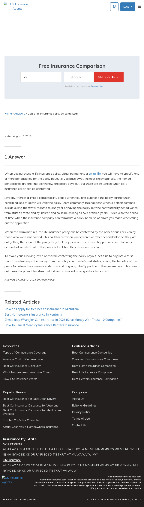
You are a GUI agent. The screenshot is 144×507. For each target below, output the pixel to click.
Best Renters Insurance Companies (95, 379)
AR (18, 449)
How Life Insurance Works (20, 379)
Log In (128, 6)
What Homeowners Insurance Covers (27, 372)
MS (112, 449)
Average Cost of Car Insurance (23, 359)
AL (5, 449)
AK (9, 449)
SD (50, 454)
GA (51, 449)
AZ (14, 449)
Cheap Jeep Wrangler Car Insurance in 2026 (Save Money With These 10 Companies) (63, 320)
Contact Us (79, 425)
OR (33, 454)
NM (9, 454)
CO (28, 449)
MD (92, 449)
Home (8, 113)
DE (37, 449)
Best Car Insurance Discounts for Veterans (30, 405)
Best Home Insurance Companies (94, 366)
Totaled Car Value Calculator (21, 420)
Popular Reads (14, 392)
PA (37, 454)
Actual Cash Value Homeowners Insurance (30, 427)
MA (97, 449)
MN (106, 449)
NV (132, 449)
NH (136, 449)
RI (41, 454)
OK (28, 454)
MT (122, 449)
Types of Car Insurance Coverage (24, 352)
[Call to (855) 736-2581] (114, 6)
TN (55, 454)
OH (19, 470)
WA (79, 454)
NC (18, 454)
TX (60, 454)
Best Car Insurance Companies (92, 352)
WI (90, 454)
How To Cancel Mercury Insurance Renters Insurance (41, 325)
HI (55, 449)
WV (85, 454)
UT (64, 454)
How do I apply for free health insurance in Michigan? (41, 309)
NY (14, 454)
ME (87, 449)
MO (117, 449)
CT (33, 449)
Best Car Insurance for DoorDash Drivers (29, 399)
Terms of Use (97, 86)
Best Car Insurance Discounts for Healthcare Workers (32, 412)
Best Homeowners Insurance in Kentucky (33, 314)
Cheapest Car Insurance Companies (95, 359)
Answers (19, 113)
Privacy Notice (81, 412)
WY (95, 454)
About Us (78, 399)
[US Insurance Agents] (17, 6)
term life (95, 173)
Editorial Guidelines (84, 405)
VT (69, 454)
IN (66, 449)
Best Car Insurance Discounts (22, 366)
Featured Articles (85, 346)
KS (73, 449)
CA (23, 449)
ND (23, 454)
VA (74, 454)
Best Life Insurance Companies (92, 372)
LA (82, 449)
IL (63, 449)
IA (69, 449)
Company (79, 392)
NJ (4, 454)
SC (45, 454)
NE (127, 449)
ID (59, 449)
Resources (11, 346)
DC (42, 449)
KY (78, 449)
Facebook (5, 487)
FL (46, 449)
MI (102, 449)
